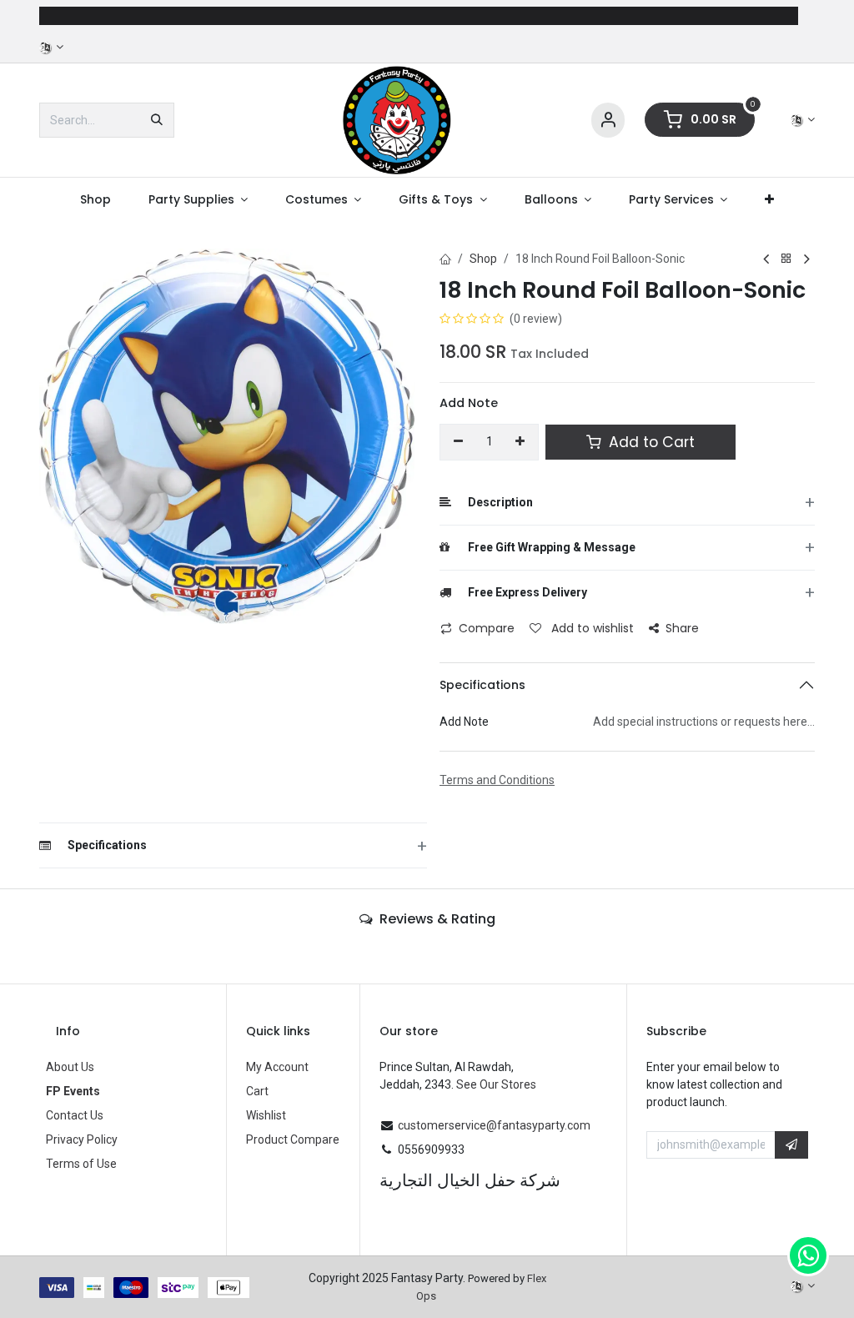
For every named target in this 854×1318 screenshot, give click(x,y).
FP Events (73, 1091)
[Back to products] (786, 259)
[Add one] (520, 442)
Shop (483, 258)
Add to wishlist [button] (591, 628)
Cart (257, 1091)
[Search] (156, 120)
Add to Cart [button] (650, 442)
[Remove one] (458, 442)
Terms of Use (81, 1163)
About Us (70, 1067)
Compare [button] (487, 628)
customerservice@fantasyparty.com (494, 1125)
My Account (277, 1067)
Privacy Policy (82, 1139)
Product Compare (292, 1139)
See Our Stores (496, 1084)
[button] (791, 1145)
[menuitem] (95, 200)
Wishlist (266, 1115)
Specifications (482, 685)
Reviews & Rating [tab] (435, 918)
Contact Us (74, 1115)
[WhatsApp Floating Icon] (808, 1255)
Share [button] (682, 628)
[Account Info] (608, 120)
